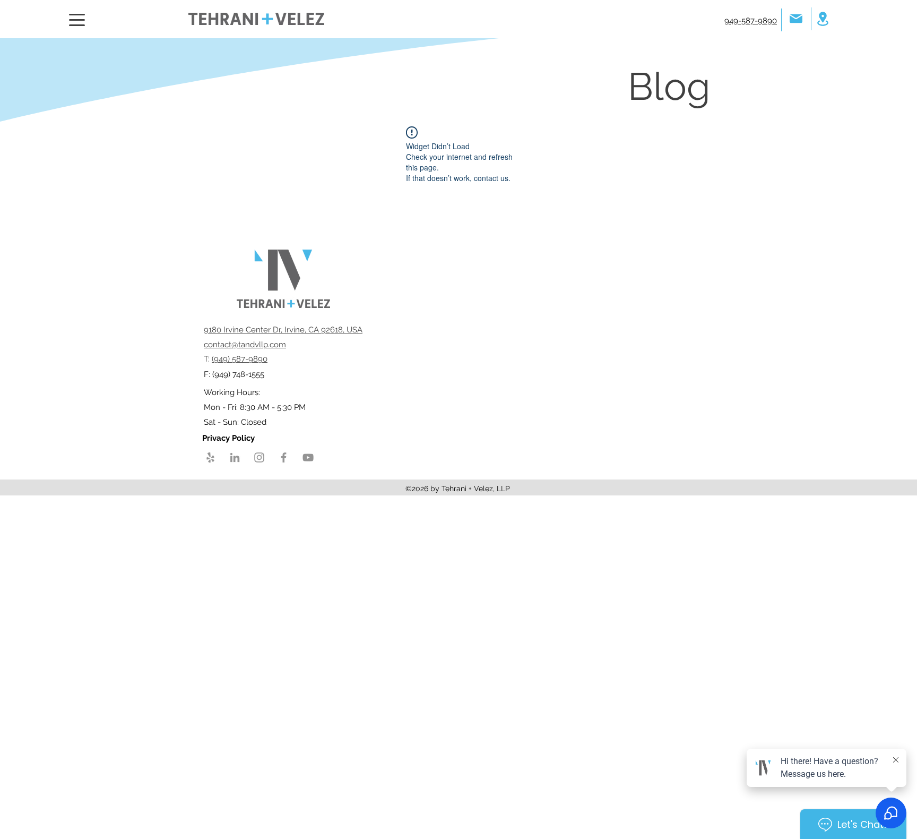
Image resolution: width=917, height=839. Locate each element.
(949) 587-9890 (239, 359)
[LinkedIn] (234, 457)
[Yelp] (210, 457)
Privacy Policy (229, 438)
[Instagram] (259, 457)
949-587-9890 (750, 20)
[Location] (822, 19)
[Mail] (796, 18)
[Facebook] (283, 457)
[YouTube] (308, 457)
